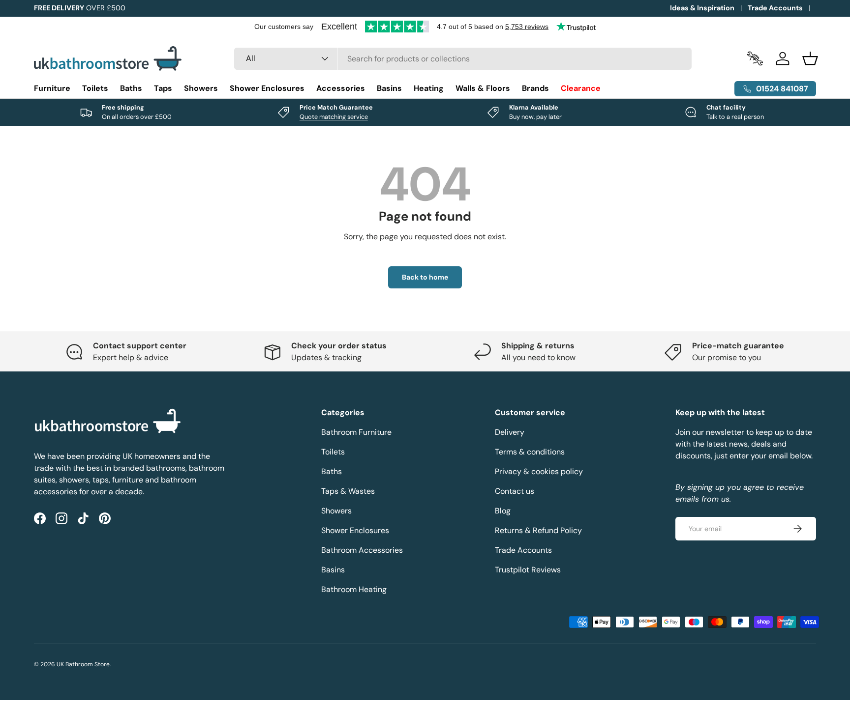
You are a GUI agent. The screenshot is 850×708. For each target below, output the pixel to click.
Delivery (509, 432)
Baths (131, 88)
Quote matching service (334, 117)
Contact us (514, 491)
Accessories (340, 88)
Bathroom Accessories (362, 550)
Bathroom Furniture (356, 432)
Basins (389, 88)
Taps (163, 88)
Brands (535, 88)
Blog (503, 511)
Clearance (581, 88)
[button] (810, 58)
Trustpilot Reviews (528, 570)
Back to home (425, 277)
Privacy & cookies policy (539, 471)
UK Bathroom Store (83, 664)
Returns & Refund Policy (538, 530)
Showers (201, 88)
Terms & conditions (530, 452)
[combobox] (463, 59)
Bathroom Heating (354, 589)
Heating (429, 88)
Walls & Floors (482, 88)
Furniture (52, 88)
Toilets (95, 88)
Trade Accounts (775, 7)
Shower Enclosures (267, 88)
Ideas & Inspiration (702, 7)
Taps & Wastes (348, 491)
